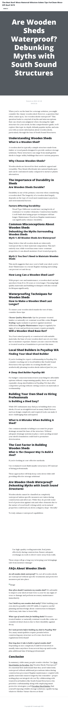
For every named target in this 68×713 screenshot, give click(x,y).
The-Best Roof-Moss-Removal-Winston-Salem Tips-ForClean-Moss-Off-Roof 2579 (32, 3)
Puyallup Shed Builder (41, 686)
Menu (5, 8)
